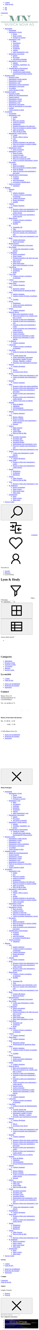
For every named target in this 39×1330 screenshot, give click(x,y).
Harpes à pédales (18, 419)
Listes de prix (9, 4)
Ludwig (11, 354)
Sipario (11, 451)
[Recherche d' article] (16, 512)
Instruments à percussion (16, 54)
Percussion (16, 57)
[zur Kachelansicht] (16, 611)
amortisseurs (17, 124)
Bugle (15, 272)
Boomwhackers (14, 243)
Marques (7, 187)
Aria (10, 191)
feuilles (15, 117)
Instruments (8, 28)
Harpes (15, 66)
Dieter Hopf (12, 283)
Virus (10, 482)
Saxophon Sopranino (19, 437)
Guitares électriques (19, 198)
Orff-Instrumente (18, 408)
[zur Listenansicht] (16, 627)
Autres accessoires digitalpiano (22, 305)
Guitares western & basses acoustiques (25, 296)
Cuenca (11, 279)
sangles (15, 140)
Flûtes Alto (16, 429)
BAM (10, 207)
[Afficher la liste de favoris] (16, 550)
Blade (10, 238)
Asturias (11, 204)
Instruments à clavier (15, 32)
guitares (15, 63)
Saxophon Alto (17, 438)
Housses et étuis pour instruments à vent (25, 209)
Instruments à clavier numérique (19, 84)
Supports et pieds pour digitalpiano (24, 319)
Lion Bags (12, 350)
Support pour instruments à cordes (23, 335)
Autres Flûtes (17, 431)
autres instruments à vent (20, 52)
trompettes (16, 46)
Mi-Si (10, 368)
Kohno (11, 308)
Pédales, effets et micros (20, 137)
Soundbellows (13, 457)
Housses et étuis (10, 75)
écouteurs (16, 177)
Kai (10, 298)
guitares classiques (18, 193)
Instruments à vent (14, 39)
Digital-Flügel (17, 307)
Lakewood (12, 345)
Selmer (11, 435)
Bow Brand (12, 247)
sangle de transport (19, 122)
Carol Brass (12, 267)
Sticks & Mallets (18, 169)
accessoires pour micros (20, 372)
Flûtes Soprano (17, 428)
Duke (10, 287)
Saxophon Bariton (18, 442)
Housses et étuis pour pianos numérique (25, 386)
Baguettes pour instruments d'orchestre (25, 363)
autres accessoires (18, 130)
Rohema (11, 402)
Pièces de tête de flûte (19, 433)
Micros (15, 370)
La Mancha (12, 341)
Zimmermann (13, 494)
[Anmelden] (16, 566)
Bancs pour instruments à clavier (23, 265)
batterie (15, 55)
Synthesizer (16, 473)
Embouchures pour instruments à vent (25, 231)
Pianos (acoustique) (19, 254)
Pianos (15, 34)
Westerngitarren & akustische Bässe (24, 290)
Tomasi (11, 476)
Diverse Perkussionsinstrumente (23, 410)
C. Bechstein (13, 252)
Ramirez (11, 381)
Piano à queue (17, 36)
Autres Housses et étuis (16, 90)
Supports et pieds (10, 92)
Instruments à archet (15, 148)
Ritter (10, 384)
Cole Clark (12, 274)
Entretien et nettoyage (19, 157)
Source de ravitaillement (12, 684)
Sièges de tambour (18, 166)
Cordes (15, 135)
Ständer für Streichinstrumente (18, 95)
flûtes (14, 41)
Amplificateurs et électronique (18, 68)
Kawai (11, 301)
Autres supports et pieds (16, 110)
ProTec (11, 373)
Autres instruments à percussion (23, 245)
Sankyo (11, 426)
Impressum (8, 687)
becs (14, 119)
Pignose (11, 364)
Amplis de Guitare (18, 70)
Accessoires (8, 111)
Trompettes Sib (17, 227)
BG (10, 225)
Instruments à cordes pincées (18, 61)
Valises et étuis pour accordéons (23, 401)
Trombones (16, 48)
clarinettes (16, 45)
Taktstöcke (16, 186)
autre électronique (18, 180)
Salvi (10, 415)
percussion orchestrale (20, 59)
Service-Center (9, 502)
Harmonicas (16, 471)
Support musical (14, 97)
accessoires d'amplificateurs (21, 182)
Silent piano (16, 261)
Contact (7, 2)
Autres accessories (18, 334)
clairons (15, 50)
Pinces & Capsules (19, 121)
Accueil (7, 571)
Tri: (2, 602)
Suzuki (11, 469)
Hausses (15, 424)
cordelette (16, 178)
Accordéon (12, 88)
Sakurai (11, 411)
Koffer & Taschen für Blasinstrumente (25, 352)
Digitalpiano (17, 303)
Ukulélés (15, 299)
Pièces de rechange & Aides (21, 158)
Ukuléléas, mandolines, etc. (21, 65)
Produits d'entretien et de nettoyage (24, 126)
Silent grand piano (18, 263)
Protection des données (12, 685)
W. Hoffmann (13, 485)
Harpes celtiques (18, 417)
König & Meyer (14, 312)
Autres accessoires (14, 184)
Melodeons (16, 475)
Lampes (11, 108)
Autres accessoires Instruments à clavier (25, 160)
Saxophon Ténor (18, 440)
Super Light (12, 460)
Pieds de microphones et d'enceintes (20, 106)
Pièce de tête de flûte (19, 131)
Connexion (4, 13)
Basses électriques (18, 200)
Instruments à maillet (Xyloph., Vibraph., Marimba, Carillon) (22, 360)
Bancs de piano (17, 153)
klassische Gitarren (19, 289)
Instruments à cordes (15, 81)
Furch (10, 292)
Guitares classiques (19, 281)
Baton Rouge (13, 218)
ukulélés (15, 202)
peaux (15, 164)
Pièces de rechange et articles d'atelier (24, 128)
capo (14, 139)
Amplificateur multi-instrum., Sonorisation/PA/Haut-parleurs (22, 73)
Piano (14, 496)
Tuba (14, 229)
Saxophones (16, 43)
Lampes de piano (18, 155)
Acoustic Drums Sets (19, 355)
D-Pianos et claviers (19, 37)
